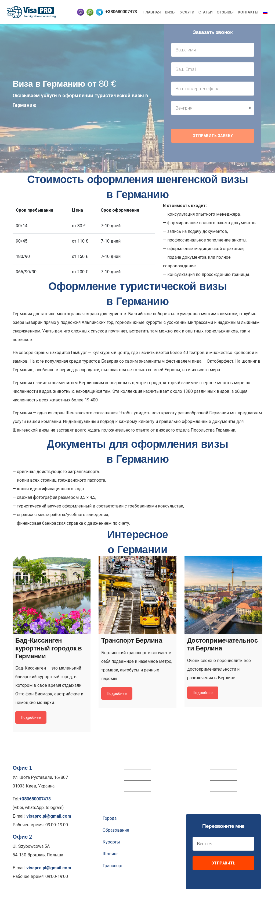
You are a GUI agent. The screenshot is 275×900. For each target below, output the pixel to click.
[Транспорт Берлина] (137, 595)
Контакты (248, 12)
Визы (170, 12)
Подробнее (31, 717)
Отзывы (225, 12)
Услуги (187, 12)
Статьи (205, 12)
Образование (116, 830)
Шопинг (110, 853)
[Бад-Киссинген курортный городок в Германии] (52, 595)
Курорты (111, 842)
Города (110, 818)
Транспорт (113, 865)
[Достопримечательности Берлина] (223, 595)
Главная (152, 12)
